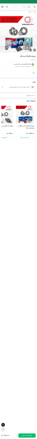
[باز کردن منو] (34, 6)
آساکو (34, 12)
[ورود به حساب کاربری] (7, 7)
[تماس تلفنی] (3, 424)
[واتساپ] (3, 429)
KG (32, 60)
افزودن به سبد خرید (27, 435)
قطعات (29, 12)
